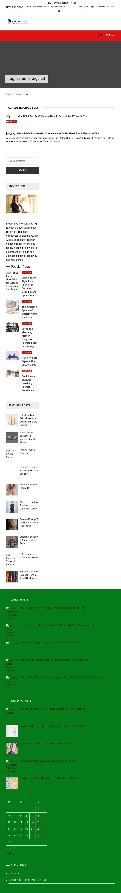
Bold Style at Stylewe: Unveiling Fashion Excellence (29, 383)
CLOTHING (27, 272)
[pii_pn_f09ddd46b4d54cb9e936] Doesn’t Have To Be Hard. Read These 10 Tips (53, 133)
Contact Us (14, 873)
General (12, 121)
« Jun (9, 853)
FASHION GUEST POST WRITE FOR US (27, 880)
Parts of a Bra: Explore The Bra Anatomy (30, 361)
